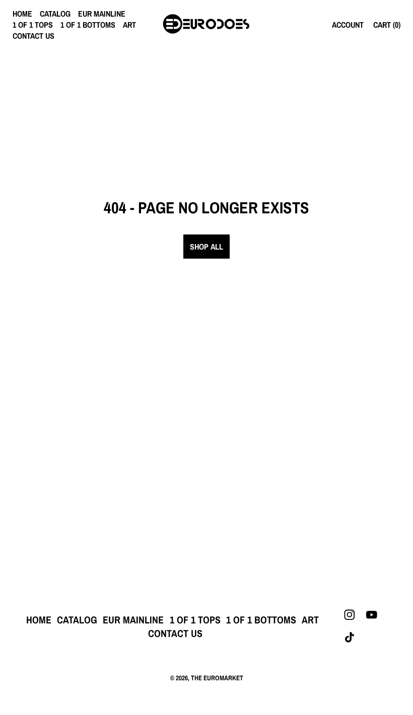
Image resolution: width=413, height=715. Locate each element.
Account (348, 24)
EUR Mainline (101, 13)
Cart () (386, 24)
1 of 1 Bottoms (87, 24)
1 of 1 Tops (33, 24)
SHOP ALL (206, 246)
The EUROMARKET (217, 677)
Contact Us (33, 35)
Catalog (55, 13)
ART (129, 24)
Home (22, 13)
